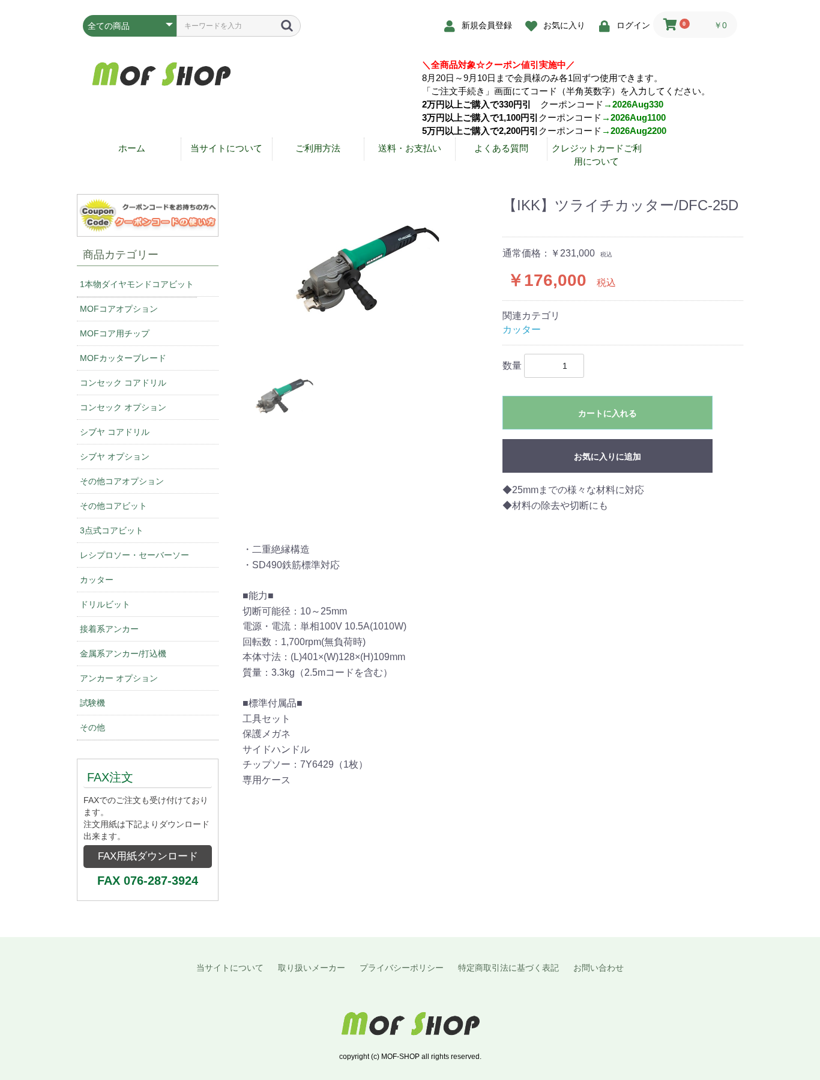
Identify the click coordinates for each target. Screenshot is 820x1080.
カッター (96, 579)
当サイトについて (226, 148)
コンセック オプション (123, 407)
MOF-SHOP (410, 1024)
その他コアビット (113, 506)
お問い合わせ (598, 967)
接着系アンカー (109, 629)
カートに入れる (607, 413)
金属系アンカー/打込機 (123, 653)
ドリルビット (105, 604)
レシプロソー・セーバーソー (134, 555)
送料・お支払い (409, 148)
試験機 (92, 703)
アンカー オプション (119, 678)
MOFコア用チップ (114, 333)
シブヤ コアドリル (114, 432)
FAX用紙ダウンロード (148, 856)
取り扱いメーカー (311, 967)
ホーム (131, 148)
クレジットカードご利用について (597, 154)
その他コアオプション (122, 481)
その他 (92, 727)
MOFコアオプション (119, 309)
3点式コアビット (111, 530)
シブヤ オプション (114, 456)
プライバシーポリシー (402, 967)
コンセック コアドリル (123, 382)
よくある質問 (501, 148)
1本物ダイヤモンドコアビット (137, 284)
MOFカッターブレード (123, 358)
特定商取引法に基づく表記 (508, 967)
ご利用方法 (317, 148)
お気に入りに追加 (607, 456)
